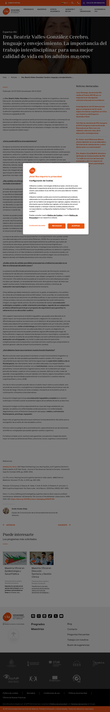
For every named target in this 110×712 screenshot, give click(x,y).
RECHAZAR (57, 226)
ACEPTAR (76, 226)
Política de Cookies (55, 215)
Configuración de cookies (37, 225)
